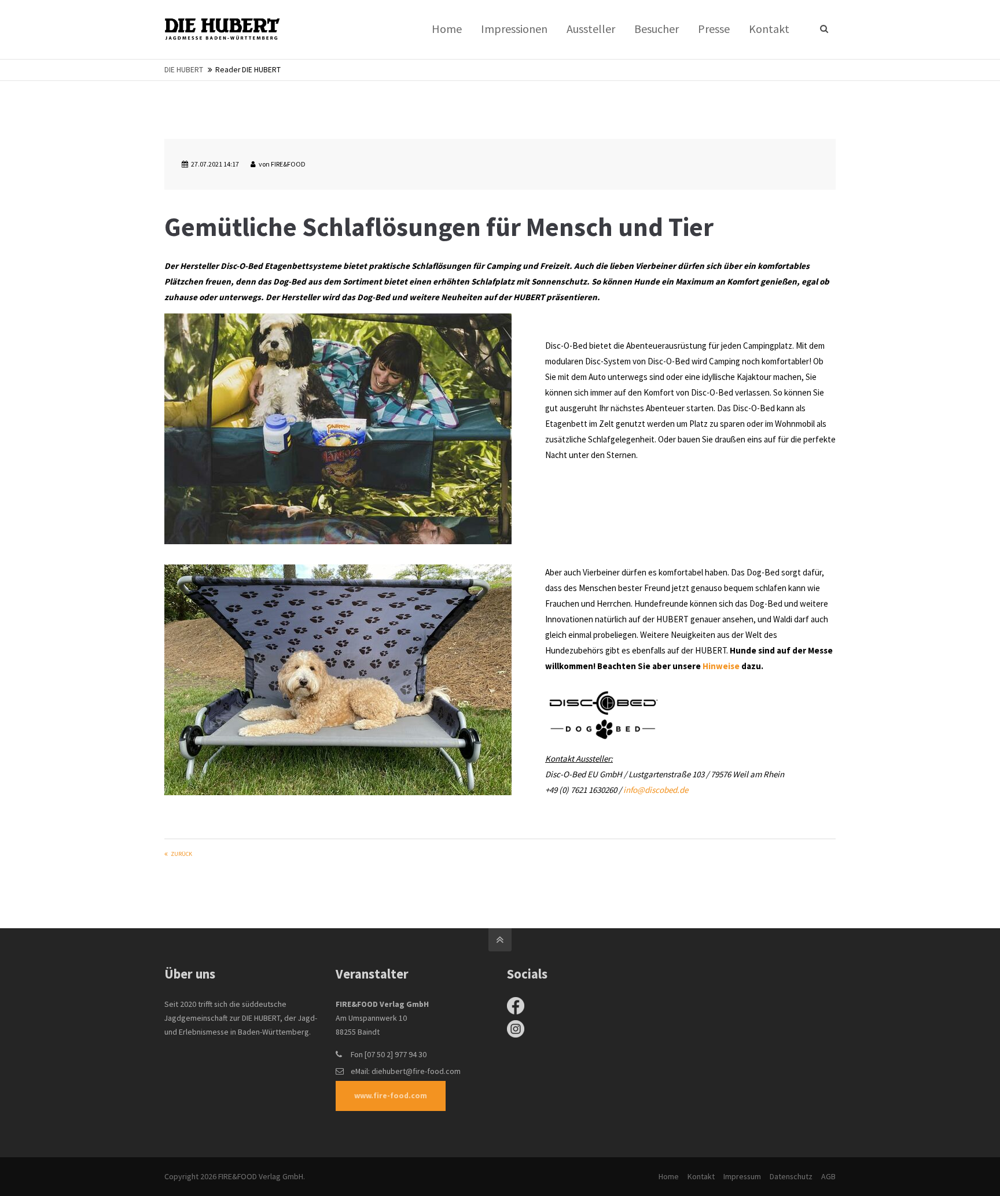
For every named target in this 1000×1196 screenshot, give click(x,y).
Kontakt (701, 1176)
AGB (828, 1176)
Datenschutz (791, 1176)
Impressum (742, 1176)
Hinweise (721, 665)
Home (669, 1176)
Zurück (181, 854)
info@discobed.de (655, 789)
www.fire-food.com (390, 1096)
